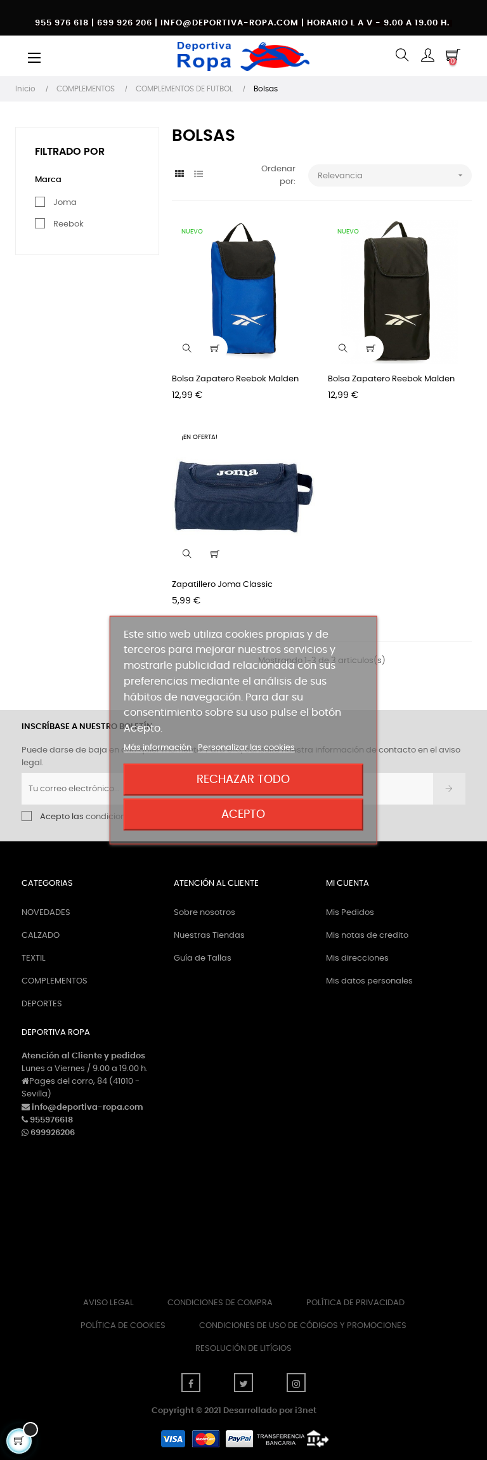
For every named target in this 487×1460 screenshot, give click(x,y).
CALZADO (41, 935)
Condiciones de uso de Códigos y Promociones (302, 1326)
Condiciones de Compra (220, 1303)
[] (215, 348)
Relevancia (391, 175)
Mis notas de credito (367, 935)
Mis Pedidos (350, 913)
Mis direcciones (357, 958)
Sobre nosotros (204, 913)
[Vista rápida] (187, 348)
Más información (158, 748)
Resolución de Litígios (243, 1349)
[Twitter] (243, 1382)
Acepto (243, 814)
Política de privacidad (355, 1303)
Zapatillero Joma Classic (222, 585)
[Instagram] (296, 1382)
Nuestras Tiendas (209, 935)
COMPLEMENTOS (55, 981)
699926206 (52, 1133)
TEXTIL (34, 958)
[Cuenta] (427, 56)
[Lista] (199, 175)
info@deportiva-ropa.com (87, 1107)
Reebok (68, 224)
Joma (65, 203)
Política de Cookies (123, 1326)
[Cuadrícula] (180, 175)
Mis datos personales (369, 981)
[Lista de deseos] (298, 236)
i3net (305, 1411)
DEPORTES (42, 1004)
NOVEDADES (46, 913)
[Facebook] (191, 1382)
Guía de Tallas (202, 958)
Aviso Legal (108, 1303)
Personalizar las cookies (246, 748)
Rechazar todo (243, 779)
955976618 (51, 1120)
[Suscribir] (449, 789)
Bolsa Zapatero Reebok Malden (235, 379)
